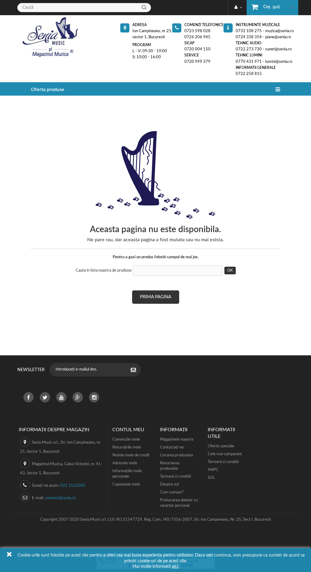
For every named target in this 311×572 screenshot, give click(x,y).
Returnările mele (126, 447)
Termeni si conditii (175, 477)
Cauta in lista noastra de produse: (104, 270)
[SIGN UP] (136, 370)
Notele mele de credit (131, 455)
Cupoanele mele (126, 484)
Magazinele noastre (176, 440)
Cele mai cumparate (225, 454)
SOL (211, 478)
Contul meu (128, 429)
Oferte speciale (221, 446)
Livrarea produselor (176, 455)
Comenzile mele (126, 440)
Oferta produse (47, 89)
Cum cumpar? (172, 492)
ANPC (213, 470)
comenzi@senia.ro (60, 498)
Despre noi (169, 484)
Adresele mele (124, 463)
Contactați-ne (172, 447)
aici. (175, 566)
